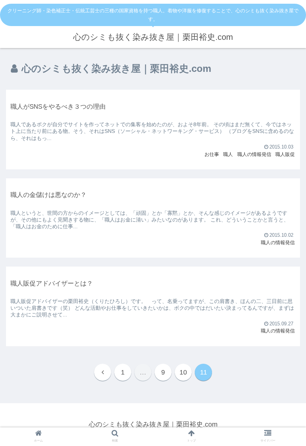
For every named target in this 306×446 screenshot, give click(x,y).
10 (183, 372)
